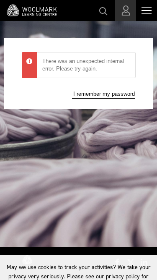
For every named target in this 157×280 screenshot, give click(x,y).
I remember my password (104, 94)
